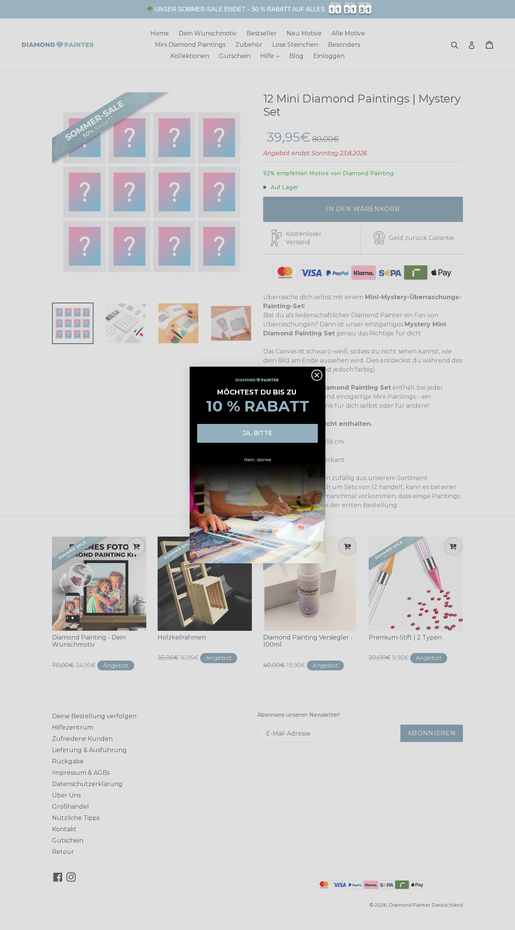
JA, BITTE (257, 433)
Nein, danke (257, 459)
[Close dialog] (317, 375)
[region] (257, 9)
